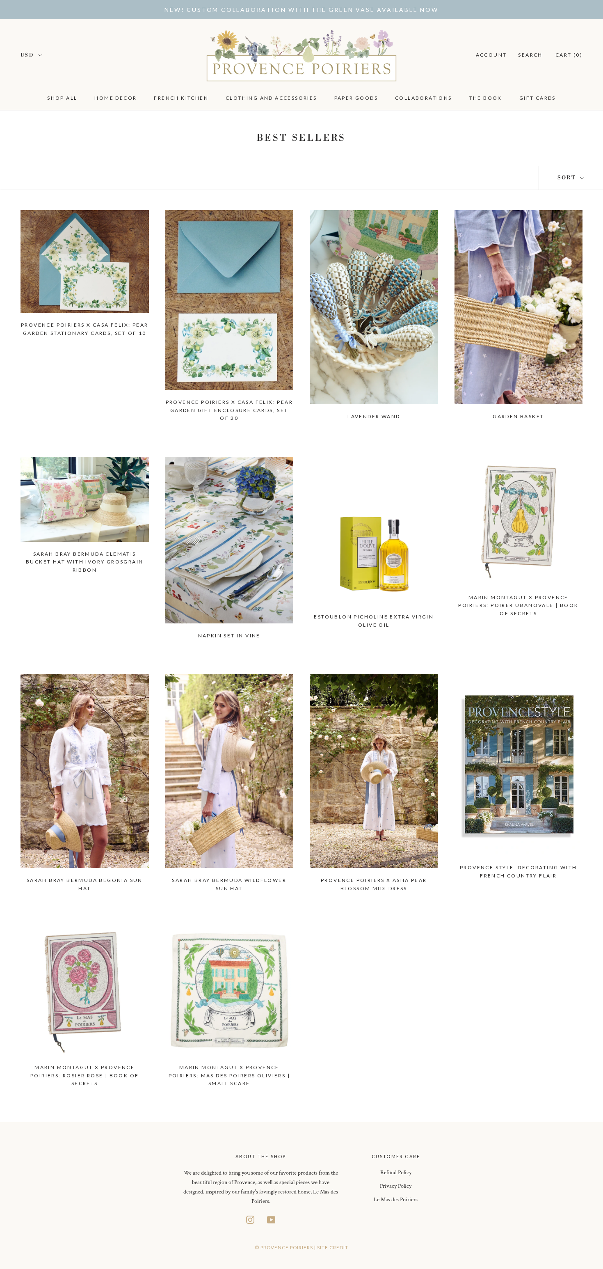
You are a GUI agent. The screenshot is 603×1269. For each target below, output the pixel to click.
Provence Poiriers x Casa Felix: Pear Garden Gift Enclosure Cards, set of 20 (229, 410)
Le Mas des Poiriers (396, 1199)
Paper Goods (356, 98)
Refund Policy (395, 1172)
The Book (485, 98)
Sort (567, 177)
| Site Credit (331, 1247)
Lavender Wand (373, 416)
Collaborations (423, 98)
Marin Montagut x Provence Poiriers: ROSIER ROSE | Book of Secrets (84, 1075)
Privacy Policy (395, 1186)
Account (491, 55)
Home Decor (115, 98)
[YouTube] (271, 1219)
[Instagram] (250, 1219)
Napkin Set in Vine (229, 635)
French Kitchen (181, 98)
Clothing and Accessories (271, 98)
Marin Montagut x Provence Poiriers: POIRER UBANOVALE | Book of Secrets (518, 605)
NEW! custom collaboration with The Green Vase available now (301, 9)
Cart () (568, 55)
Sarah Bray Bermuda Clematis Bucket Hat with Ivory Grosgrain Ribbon (84, 562)
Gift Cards (537, 98)
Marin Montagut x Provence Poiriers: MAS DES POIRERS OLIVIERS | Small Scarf (229, 1075)
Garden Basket (518, 416)
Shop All (62, 98)
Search (530, 55)
